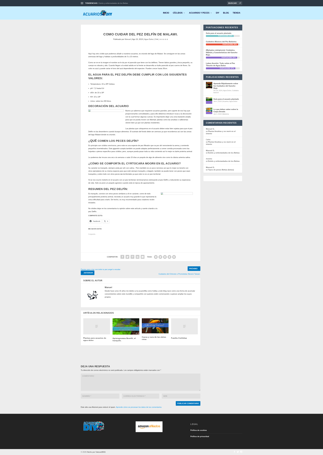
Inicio (166, 13)
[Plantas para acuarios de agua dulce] (96, 326)
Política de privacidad (199, 436)
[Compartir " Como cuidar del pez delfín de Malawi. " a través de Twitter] (127, 256)
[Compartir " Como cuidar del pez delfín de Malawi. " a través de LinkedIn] (137, 256)
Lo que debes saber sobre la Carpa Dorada (225, 110)
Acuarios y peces (199, 13)
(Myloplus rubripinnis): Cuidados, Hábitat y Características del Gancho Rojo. (221, 52)
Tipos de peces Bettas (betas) (221, 170)
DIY (217, 13)
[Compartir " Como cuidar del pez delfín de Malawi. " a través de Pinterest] (132, 256)
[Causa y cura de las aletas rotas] (155, 325)
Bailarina (226, 114)
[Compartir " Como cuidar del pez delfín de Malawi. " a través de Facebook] (122, 256)
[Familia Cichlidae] (184, 326)
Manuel (128, 39)
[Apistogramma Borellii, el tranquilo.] (126, 326)
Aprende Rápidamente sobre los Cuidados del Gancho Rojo (225, 85)
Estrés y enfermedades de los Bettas (113, 3)
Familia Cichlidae (179, 338)
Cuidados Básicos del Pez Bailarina (221, 42)
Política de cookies (198, 430)
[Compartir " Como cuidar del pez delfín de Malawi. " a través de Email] (142, 256)
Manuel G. (210, 129)
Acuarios (226, 101)
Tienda (236, 13)
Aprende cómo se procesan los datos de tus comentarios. (139, 407)
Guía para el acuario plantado (218, 33)
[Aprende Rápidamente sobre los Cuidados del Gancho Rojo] (209, 85)
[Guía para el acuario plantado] (209, 101)
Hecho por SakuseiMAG (96, 452)
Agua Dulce (148, 39)
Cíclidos (178, 13)
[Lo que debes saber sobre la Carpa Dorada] (209, 111)
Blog (226, 13)
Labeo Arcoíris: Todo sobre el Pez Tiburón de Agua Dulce (220, 64)
